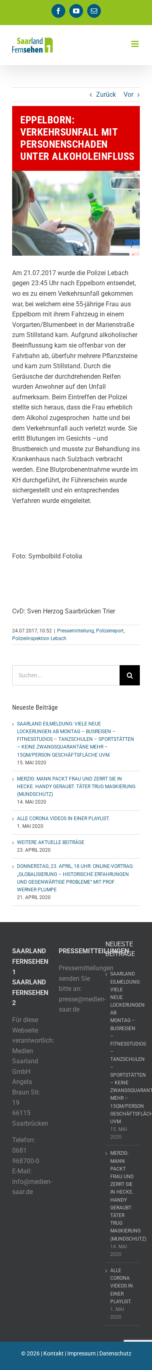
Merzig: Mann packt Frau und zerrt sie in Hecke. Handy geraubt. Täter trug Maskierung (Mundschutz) (76, 786)
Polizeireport (110, 631)
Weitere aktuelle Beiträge (50, 842)
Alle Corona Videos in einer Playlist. (63, 818)
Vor (128, 94)
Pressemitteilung (75, 631)
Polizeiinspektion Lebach (39, 638)
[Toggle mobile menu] (135, 44)
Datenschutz (115, 1353)
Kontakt (53, 1353)
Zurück (106, 94)
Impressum (81, 1353)
